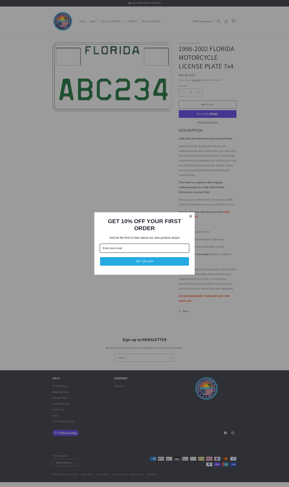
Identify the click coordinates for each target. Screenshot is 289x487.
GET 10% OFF (144, 261)
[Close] (191, 216)
